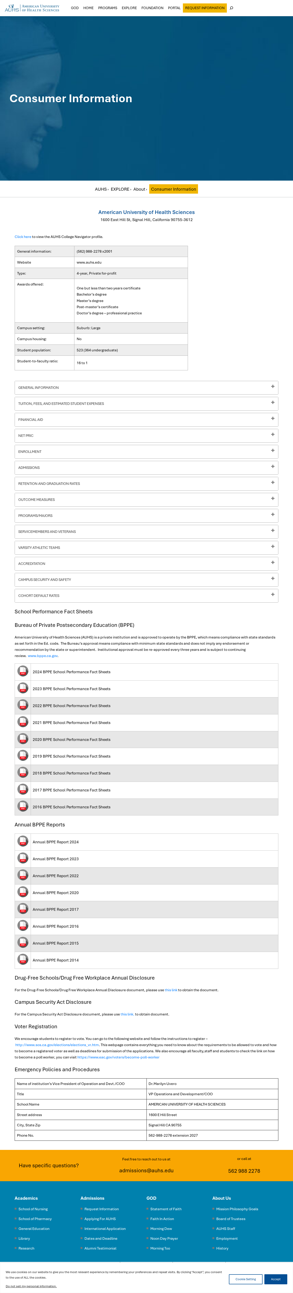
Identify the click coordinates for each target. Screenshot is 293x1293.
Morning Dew (161, 1228)
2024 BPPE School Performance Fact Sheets (72, 671)
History (222, 1248)
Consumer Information (173, 189)
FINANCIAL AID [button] (30, 419)
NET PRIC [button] (25, 435)
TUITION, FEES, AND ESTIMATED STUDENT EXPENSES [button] (61, 403)
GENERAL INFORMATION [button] (38, 387)
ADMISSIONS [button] (29, 467)
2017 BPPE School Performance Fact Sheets (72, 790)
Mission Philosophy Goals (237, 1209)
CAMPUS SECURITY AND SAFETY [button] (44, 579)
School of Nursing (33, 1209)
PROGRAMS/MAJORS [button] (35, 515)
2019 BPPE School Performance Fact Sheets (72, 756)
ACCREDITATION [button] (31, 563)
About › (140, 189)
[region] (146, 1278)
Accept (276, 1279)
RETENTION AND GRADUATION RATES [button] (49, 483)
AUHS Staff (225, 1228)
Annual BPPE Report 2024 (56, 841)
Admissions (92, 1198)
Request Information (205, 8)
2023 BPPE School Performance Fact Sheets (72, 688)
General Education (34, 1228)
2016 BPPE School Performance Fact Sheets (72, 806)
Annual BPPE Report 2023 (56, 858)
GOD (151, 1198)
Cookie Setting (246, 1279)
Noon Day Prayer (164, 1238)
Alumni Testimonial (100, 1248)
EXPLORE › (121, 189)
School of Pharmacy (35, 1218)
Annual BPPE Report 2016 (56, 926)
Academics (26, 1198)
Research (26, 1248)
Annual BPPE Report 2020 (56, 892)
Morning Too (160, 1248)
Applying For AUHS (100, 1218)
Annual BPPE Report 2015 (56, 943)
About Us (221, 1198)
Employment (227, 1238)
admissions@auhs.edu (146, 1170)
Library (24, 1238)
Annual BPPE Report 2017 (56, 909)
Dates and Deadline (100, 1238)
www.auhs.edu (89, 262)
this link (171, 990)
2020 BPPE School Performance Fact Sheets (72, 739)
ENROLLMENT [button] (29, 451)
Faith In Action (162, 1218)
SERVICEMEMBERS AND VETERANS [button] (47, 531)
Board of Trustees (230, 1218)
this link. (127, 1014)
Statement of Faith (166, 1209)
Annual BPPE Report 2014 (56, 960)
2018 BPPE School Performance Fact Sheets (72, 773)
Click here (23, 236)
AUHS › (102, 189)
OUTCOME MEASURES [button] (36, 499)
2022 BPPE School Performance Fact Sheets (72, 705)
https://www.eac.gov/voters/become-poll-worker (118, 1057)
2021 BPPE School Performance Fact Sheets (72, 722)
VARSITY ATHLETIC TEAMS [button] (39, 547)
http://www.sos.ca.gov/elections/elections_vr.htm (57, 1044)
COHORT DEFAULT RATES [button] (38, 595)
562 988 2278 (244, 1170)
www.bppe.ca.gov (42, 655)
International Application (105, 1228)
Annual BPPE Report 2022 (56, 875)
